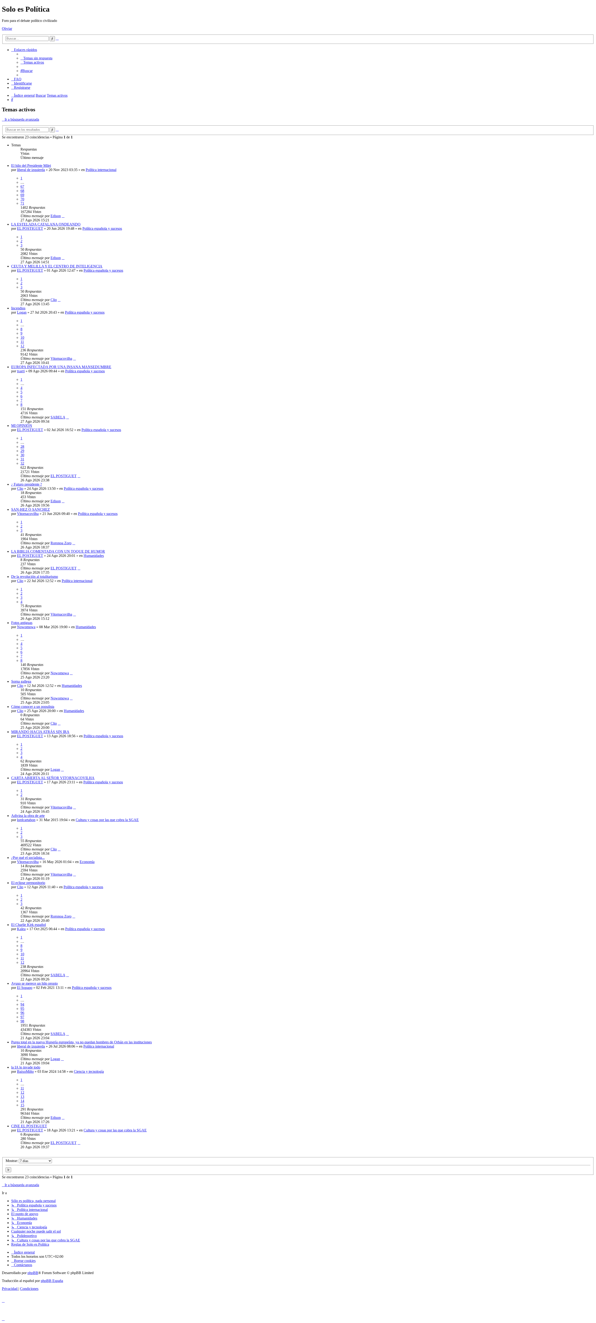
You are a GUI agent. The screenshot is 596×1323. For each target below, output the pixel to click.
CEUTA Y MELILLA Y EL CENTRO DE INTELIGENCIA (56, 266)
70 (22, 199)
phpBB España (52, 1281)
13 (22, 1097)
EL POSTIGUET (30, 228)
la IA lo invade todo (25, 1067)
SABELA (58, 417)
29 (22, 451)
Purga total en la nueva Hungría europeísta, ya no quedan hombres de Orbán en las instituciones (81, 1042)
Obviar (7, 29)
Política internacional (101, 170)
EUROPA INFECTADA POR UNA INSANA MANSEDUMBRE (61, 367)
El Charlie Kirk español (28, 925)
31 (22, 459)
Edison (56, 216)
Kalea (21, 929)
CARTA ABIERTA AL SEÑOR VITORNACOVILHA (53, 778)
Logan (22, 312)
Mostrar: (12, 1161)
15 (22, 1105)
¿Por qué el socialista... (28, 858)
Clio (54, 300)
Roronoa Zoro (61, 543)
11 (22, 342)
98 (22, 1021)
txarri (21, 371)
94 (22, 1004)
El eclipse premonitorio (28, 883)
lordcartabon (26, 820)
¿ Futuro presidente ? (26, 484)
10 (22, 337)
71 (22, 203)
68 (22, 191)
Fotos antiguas (21, 623)
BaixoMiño (25, 1071)
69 (22, 195)
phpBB (32, 1273)
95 (22, 1009)
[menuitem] (36, 58)
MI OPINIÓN (21, 426)
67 (22, 187)
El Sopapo (24, 988)
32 (22, 463)
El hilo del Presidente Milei (31, 166)
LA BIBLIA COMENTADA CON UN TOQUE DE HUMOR (58, 551)
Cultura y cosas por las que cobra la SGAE (107, 820)
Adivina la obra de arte (28, 816)
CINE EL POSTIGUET (29, 1126)
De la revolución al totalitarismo (34, 577)
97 (22, 1017)
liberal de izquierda (31, 170)
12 (22, 346)
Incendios (18, 308)
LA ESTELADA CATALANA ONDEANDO (46, 224)
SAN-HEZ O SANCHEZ (30, 509)
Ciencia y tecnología (89, 1071)
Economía (87, 862)
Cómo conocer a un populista (32, 707)
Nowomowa (26, 627)
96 (22, 1013)
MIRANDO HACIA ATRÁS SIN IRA (40, 732)
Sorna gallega (21, 681)
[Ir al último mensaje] (63, 216)
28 (22, 447)
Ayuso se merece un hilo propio (34, 983)
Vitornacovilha (61, 358)
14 (22, 1101)
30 (22, 455)
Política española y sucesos (102, 228)
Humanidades (94, 556)
